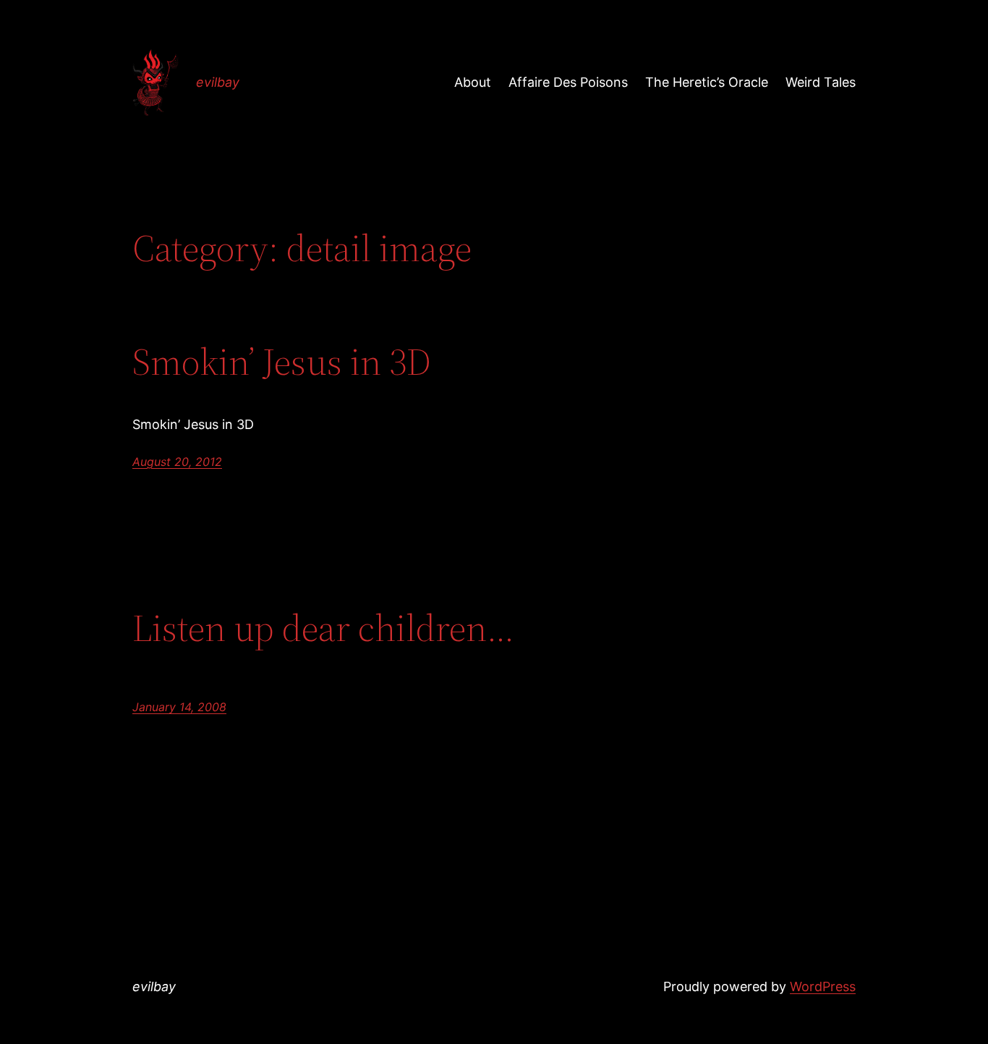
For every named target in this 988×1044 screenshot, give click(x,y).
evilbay (217, 82)
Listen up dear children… (323, 628)
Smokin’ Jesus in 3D (281, 361)
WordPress (823, 986)
